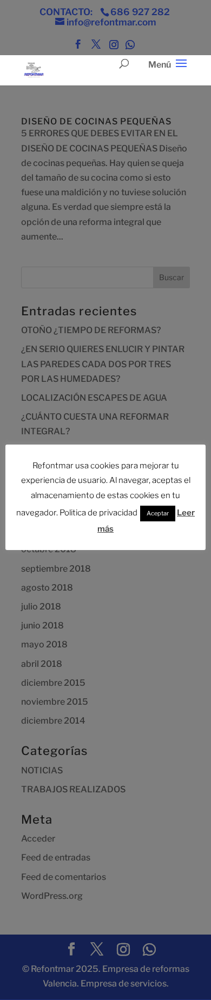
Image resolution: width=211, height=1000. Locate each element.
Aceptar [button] (158, 513)
